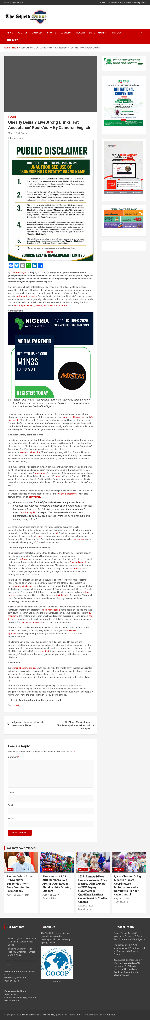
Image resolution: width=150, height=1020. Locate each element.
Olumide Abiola (49, 898)
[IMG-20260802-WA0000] (50, 314)
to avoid (39, 536)
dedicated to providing (26, 296)
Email (11, 805)
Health (80, 32)
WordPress (110, 1014)
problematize (41, 473)
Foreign (117, 32)
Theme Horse (75, 1014)
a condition (76, 568)
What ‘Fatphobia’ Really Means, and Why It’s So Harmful (40, 305)
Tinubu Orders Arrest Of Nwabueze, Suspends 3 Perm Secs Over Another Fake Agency (20, 884)
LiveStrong (23, 559)
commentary (35, 497)
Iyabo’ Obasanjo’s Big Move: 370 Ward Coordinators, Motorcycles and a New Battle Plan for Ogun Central (127, 885)
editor (25, 133)
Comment (13, 757)
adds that (44, 651)
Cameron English (19, 272)
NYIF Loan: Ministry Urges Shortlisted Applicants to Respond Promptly (73, 725)
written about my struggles (25, 668)
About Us (113, 2)
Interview (12, 40)
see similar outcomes (31, 622)
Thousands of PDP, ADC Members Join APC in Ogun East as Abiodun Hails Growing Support (56, 884)
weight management (67, 493)
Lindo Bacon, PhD (28, 512)
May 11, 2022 (14, 133)
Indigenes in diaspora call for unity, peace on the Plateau (28, 724)
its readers (79, 539)
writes (57, 476)
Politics (22, 32)
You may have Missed (21, 848)
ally (57, 533)
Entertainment (98, 32)
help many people (51, 609)
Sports (51, 32)
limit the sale (62, 595)
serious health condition (73, 417)
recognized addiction (23, 586)
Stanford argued (78, 562)
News (10, 32)
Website (12, 818)
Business (37, 32)
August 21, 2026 (14, 895)
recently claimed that (30, 452)
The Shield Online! (30, 1014)
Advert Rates (125, 2)
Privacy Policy (140, 2)
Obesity (17, 705)
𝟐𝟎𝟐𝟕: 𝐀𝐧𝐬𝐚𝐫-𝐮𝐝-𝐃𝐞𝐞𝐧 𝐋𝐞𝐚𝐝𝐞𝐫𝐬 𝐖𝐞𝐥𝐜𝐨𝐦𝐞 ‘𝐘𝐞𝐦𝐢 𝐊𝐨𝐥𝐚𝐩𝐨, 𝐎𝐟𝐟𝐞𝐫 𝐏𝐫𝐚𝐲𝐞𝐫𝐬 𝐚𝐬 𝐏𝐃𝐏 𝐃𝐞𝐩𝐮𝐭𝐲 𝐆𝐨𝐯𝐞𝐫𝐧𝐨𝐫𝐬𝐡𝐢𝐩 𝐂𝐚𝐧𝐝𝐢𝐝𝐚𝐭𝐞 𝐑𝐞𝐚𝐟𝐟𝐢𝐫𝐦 (92, 889)
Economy (66, 32)
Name (11, 792)
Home (102, 2)
